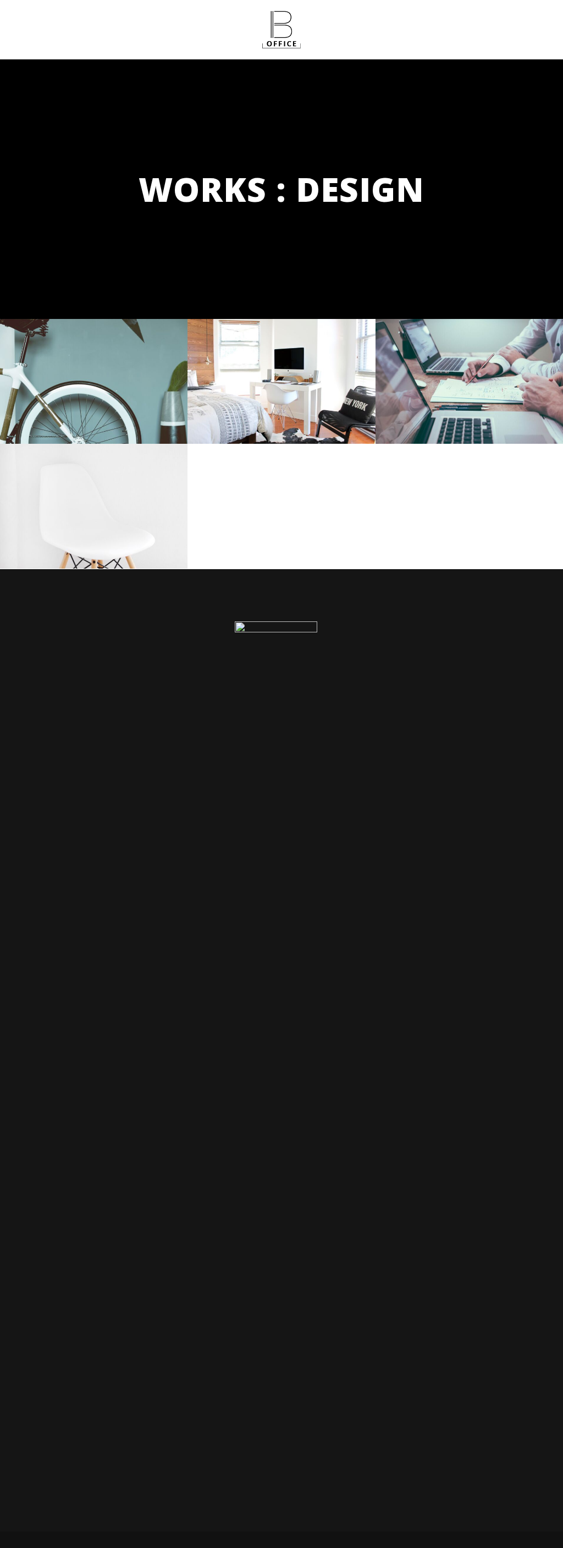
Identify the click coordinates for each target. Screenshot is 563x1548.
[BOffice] (281, 29)
